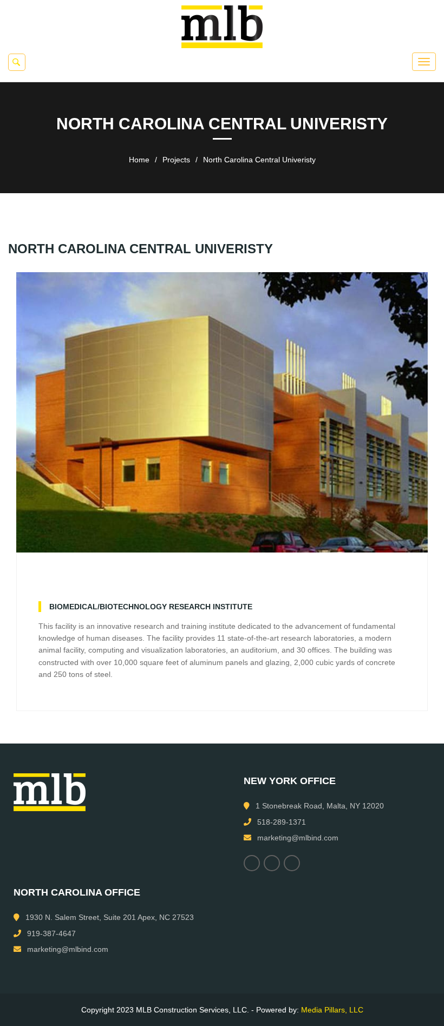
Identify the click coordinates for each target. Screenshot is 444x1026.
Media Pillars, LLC (332, 1009)
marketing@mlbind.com (297, 837)
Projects (176, 159)
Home (139, 159)
